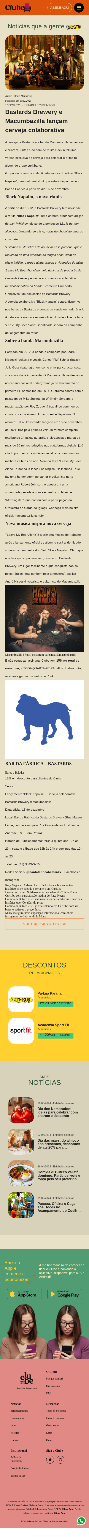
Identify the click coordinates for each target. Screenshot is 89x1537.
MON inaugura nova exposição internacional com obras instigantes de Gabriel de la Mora (43, 921)
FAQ (49, 1400)
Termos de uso (19, 1485)
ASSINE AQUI (59, 8)
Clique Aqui (20, 1522)
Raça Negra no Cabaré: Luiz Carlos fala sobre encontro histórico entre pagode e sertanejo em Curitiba (42, 891)
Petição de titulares (22, 1477)
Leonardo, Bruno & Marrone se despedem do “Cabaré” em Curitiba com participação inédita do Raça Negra (42, 899)
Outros (15, 1448)
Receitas (15, 1440)
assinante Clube (37, 664)
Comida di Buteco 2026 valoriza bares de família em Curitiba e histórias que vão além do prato (40, 906)
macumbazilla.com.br (30, 516)
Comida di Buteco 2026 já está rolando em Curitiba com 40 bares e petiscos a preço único (43, 913)
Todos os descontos (58, 1418)
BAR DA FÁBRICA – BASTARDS (38, 767)
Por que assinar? (56, 1385)
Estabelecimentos (21, 1418)
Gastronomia (18, 1425)
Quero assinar (54, 1392)
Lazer (14, 1433)
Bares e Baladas (15, 777)
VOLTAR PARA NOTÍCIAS (44, 930)
